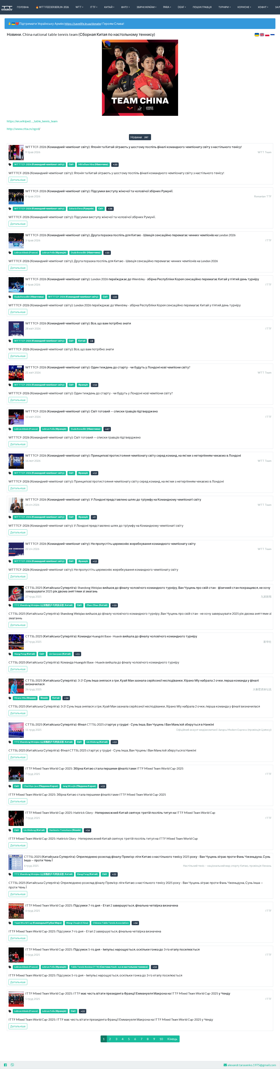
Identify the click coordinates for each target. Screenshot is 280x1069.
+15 (103, 786)
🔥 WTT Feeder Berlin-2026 (52, 7)
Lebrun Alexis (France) (26, 252)
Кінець (172, 1039)
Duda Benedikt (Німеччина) (85, 252)
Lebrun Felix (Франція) (54, 252)
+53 (155, 967)
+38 (110, 208)
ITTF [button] (93, 7)
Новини (139, 137)
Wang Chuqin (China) (77, 922)
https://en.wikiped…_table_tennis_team (32, 121)
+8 (91, 340)
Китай (81, 340)
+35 (107, 252)
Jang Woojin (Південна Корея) (79, 786)
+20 (115, 164)
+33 (115, 296)
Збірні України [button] (146, 7)
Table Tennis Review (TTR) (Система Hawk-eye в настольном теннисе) (109, 966)
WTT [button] (79, 7)
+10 (95, 384)
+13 (114, 742)
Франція (83, 384)
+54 (135, 923)
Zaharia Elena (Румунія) (81, 208)
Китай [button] (108, 7)
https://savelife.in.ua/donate (83, 23)
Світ (71, 164)
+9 (94, 517)
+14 (66, 698)
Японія (44, 697)
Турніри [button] (223, 7)
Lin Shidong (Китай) (97, 741)
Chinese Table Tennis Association (111, 922)
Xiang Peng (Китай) (24, 653)
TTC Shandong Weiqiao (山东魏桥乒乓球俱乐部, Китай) (43, 605)
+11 (77, 654)
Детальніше (18, 179)
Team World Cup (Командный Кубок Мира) (38, 922)
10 (161, 1039)
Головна (23, 7)
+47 (107, 429)
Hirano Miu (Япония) (25, 697)
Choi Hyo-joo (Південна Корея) (41, 786)
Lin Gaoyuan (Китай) (60, 653)
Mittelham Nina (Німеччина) (93, 164)
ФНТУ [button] (124, 7)
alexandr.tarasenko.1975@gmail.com (252, 1065)
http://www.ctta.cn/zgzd (23, 128)
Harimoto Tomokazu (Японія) (65, 830)
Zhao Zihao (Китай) (96, 605)
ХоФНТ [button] (262, 7)
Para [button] (166, 7)
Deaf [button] (181, 7)
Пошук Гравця (202, 7)
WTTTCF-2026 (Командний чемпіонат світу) (39, 164)
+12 (95, 473)
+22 (114, 874)
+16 (88, 830)
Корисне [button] (243, 7)
